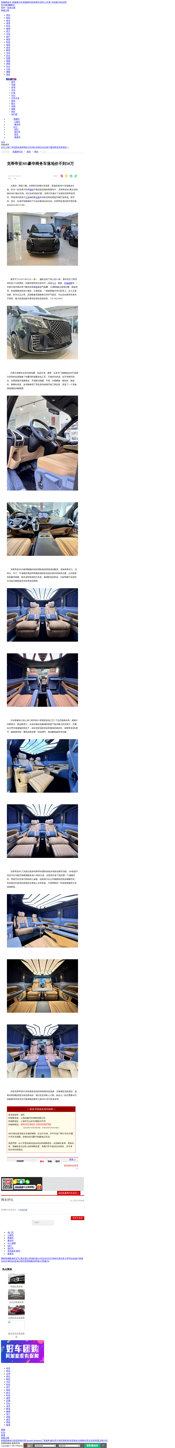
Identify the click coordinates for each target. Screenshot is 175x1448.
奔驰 (66, 283)
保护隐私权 (64, 1440)
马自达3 (4, 1261)
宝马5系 (50, 1258)
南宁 (48, 147)
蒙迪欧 (12, 1258)
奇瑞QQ (38, 1261)
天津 (32, 147)
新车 (13, 82)
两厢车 (17, 119)
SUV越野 (12, 1243)
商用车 (36, 2)
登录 (9, 8)
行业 (13, 93)
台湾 (8, 1374)
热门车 (11, 1232)
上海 (7, 147)
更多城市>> (63, 147)
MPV (16, 129)
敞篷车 (17, 137)
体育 (8, 23)
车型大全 (15, 98)
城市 (8, 1419)
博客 (8, 64)
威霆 (70, 283)
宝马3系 (19, 1258)
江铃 (27, 197)
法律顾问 (82, 1440)
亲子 (8, 31)
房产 (8, 37)
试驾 (13, 87)
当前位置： (6, 152)
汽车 (8, 34)
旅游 (8, 45)
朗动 (10, 1261)
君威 (7, 1258)
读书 (8, 47)
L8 (55, 283)
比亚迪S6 (16, 1261)
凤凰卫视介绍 (101, 1440)
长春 (19, 147)
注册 (13, 8)
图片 (13, 103)
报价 (13, 101)
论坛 (8, 66)
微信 (13, 5)
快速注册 (23, 1210)
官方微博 (5, 5)
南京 (40, 147)
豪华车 (17, 124)
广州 (11, 147)
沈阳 (15, 147)
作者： (11, 1187)
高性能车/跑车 (14, 1251)
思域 (31, 1258)
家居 (8, 39)
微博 (8, 1425)
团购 (13, 109)
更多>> (72, 1159)
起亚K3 (26, 1258)
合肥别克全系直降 (16, 1318)
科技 (8, 42)
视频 (8, 61)
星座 (8, 74)
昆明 (24, 147)
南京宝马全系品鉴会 (16, 1335)
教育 (8, 50)
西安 (56, 147)
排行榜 (14, 114)
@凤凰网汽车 (18, 1187)
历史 (8, 55)
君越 (81, 1258)
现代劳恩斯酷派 (28, 1261)
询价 (13, 111)
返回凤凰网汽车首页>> (68, 1193)
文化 (8, 53)
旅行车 (17, 132)
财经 (8, 18)
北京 (3, 142)
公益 (8, 69)
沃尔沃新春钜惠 (16, 1302)
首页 (8, 1368)
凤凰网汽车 (17, 2)
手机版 (55, 2)
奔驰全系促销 (16, 1286)
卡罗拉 (68, 1258)
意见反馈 (90, 1440)
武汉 (44, 147)
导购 (13, 85)
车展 (49, 2)
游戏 (8, 1417)
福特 (31, 189)
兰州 (36, 147)
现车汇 (43, 2)
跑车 (16, 134)
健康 (8, 28)
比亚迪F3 (75, 1258)
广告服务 (46, 1440)
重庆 (52, 147)
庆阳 (29, 152)
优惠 (13, 106)
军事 (8, 58)
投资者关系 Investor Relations (28, 1440)
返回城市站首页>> (71, 1166)
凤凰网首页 (6, 2)
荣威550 (45, 1261)
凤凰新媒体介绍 (8, 1440)
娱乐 (8, 20)
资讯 (8, 15)
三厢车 (17, 122)
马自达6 (43, 1258)
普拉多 (61, 1258)
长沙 (28, 147)
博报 (8, 1422)
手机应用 (62, 2)
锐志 (56, 1258)
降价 (36, 152)
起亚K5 (36, 1258)
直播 (3, 1435)
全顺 (38, 197)
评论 (8, 1376)
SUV (15, 127)
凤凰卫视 (5, 10)
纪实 (3, 1432)
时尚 (8, 26)
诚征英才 (54, 1440)
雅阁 (3, 1258)
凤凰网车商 (28, 2)
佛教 (8, 72)
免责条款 (73, 1440)
